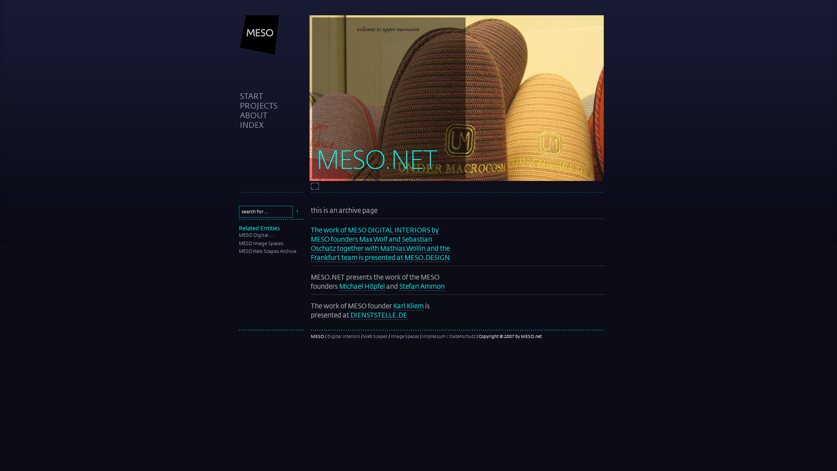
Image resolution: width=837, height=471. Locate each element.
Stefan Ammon (422, 286)
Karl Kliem (408, 305)
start (251, 96)
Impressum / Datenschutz (449, 336)
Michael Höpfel (362, 286)
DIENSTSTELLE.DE (378, 315)
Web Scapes (375, 336)
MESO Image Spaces (261, 243)
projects (259, 105)
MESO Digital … (256, 235)
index (252, 125)
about (253, 115)
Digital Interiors (343, 336)
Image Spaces (405, 336)
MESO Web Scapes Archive (267, 251)
